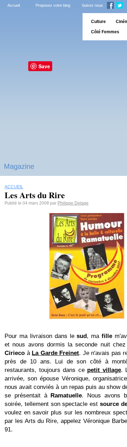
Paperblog (39, 27)
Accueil (13, 5)
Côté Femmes (105, 31)
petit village (104, 370)
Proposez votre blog (53, 5)
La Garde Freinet (55, 353)
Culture (98, 21)
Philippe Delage (73, 203)
